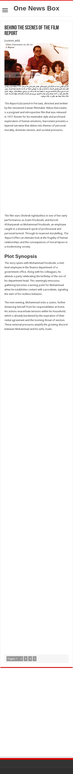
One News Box (36, 8)
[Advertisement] (36, 174)
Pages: (12, 658)
